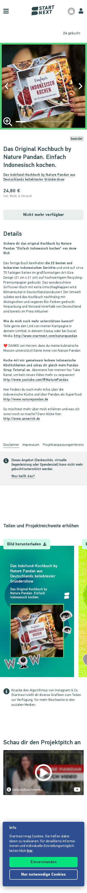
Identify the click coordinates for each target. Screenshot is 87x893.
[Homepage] (43, 10)
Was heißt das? (23, 476)
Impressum (31, 445)
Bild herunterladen (24, 544)
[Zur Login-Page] (81, 11)
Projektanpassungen (58, 445)
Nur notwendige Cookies (43, 875)
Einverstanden (44, 862)
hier (30, 851)
